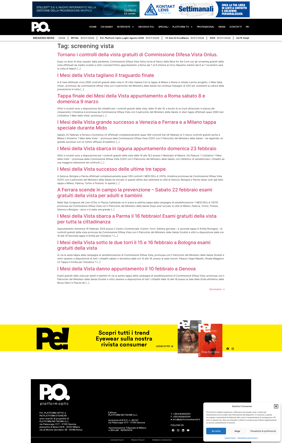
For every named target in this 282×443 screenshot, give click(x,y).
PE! (247, 27)
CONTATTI (235, 27)
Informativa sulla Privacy (247, 438)
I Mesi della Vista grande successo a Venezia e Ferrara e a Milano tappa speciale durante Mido (136, 124)
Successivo (217, 289)
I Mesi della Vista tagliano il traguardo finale (105, 75)
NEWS (222, 27)
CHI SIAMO (107, 27)
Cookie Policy (230, 438)
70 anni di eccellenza (166, 38)
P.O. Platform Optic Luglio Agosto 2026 (111, 38)
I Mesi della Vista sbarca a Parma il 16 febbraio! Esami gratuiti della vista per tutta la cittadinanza (136, 218)
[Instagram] (232, 348)
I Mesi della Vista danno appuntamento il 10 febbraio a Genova (126, 269)
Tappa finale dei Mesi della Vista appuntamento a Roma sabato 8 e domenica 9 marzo (131, 98)
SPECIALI (163, 27)
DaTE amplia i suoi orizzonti (241, 38)
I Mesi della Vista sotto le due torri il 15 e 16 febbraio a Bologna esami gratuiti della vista (133, 245)
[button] (276, 406)
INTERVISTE (123, 27)
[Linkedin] (183, 430)
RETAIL (64, 38)
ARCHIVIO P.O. (146, 27)
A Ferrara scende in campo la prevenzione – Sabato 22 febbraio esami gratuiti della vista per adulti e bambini (134, 192)
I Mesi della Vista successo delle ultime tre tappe (111, 169)
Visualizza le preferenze (263, 431)
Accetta (216, 431)
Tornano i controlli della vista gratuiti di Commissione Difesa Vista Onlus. (137, 54)
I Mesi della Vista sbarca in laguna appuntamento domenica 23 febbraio (136, 148)
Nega (237, 431)
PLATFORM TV (180, 27)
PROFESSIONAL (205, 27)
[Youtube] (188, 430)
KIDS (201, 38)
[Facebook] (227, 348)
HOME (92, 27)
